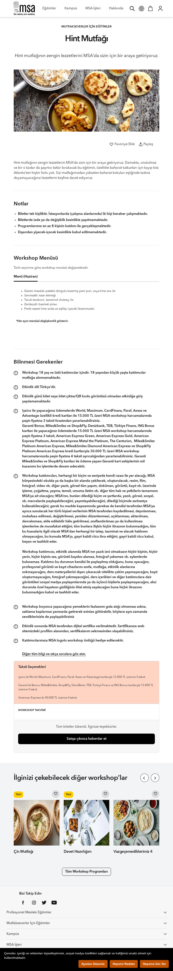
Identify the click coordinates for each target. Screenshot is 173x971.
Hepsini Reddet (124, 964)
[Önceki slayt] (144, 778)
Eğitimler (49, 10)
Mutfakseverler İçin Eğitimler (28, 923)
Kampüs (71, 10)
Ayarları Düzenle (93, 964)
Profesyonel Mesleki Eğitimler (29, 912)
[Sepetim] (150, 8)
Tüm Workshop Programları (86, 871)
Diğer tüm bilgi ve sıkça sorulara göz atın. (54, 654)
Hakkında (116, 10)
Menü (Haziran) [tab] (26, 276)
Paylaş (148, 144)
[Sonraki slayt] (155, 778)
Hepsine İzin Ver (154, 964)
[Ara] (132, 8)
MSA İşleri (93, 10)
